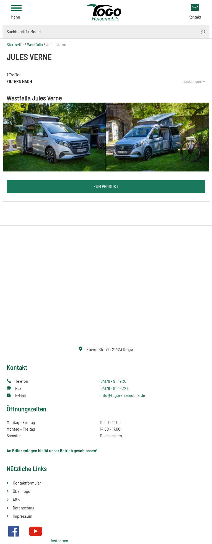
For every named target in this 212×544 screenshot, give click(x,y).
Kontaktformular (27, 482)
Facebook (13, 531)
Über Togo (21, 491)
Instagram (59, 540)
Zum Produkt (106, 186)
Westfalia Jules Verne (34, 98)
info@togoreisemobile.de (122, 395)
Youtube (36, 531)
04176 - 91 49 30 (113, 381)
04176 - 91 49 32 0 (114, 388)
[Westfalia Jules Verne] (105, 136)
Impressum (22, 516)
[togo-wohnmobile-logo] (106, 11)
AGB (16, 499)
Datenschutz (23, 507)
